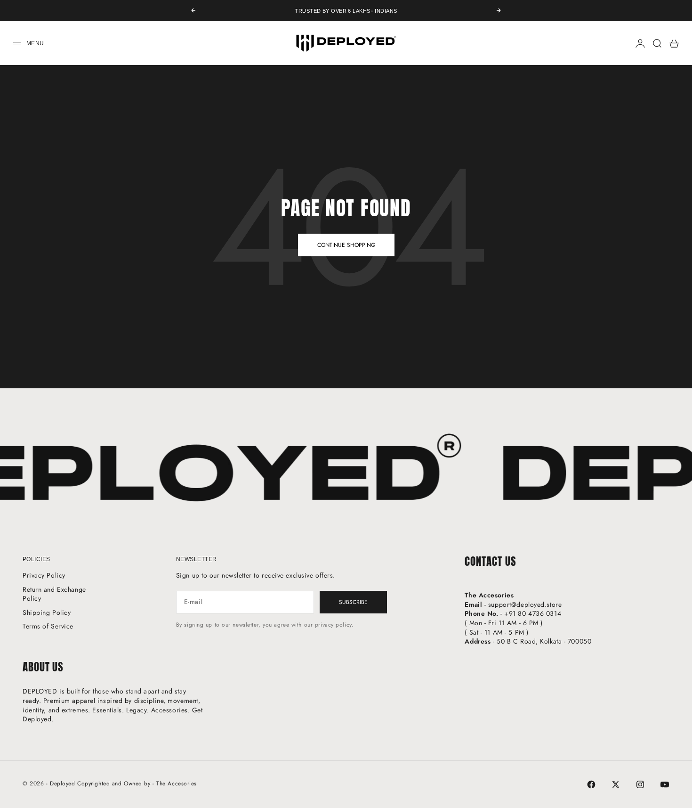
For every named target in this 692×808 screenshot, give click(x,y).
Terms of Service (48, 626)
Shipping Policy (47, 612)
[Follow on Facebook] (591, 784)
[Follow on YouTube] (664, 784)
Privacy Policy (44, 575)
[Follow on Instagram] (640, 784)
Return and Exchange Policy (54, 594)
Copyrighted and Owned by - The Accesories (137, 783)
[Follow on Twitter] (615, 784)
